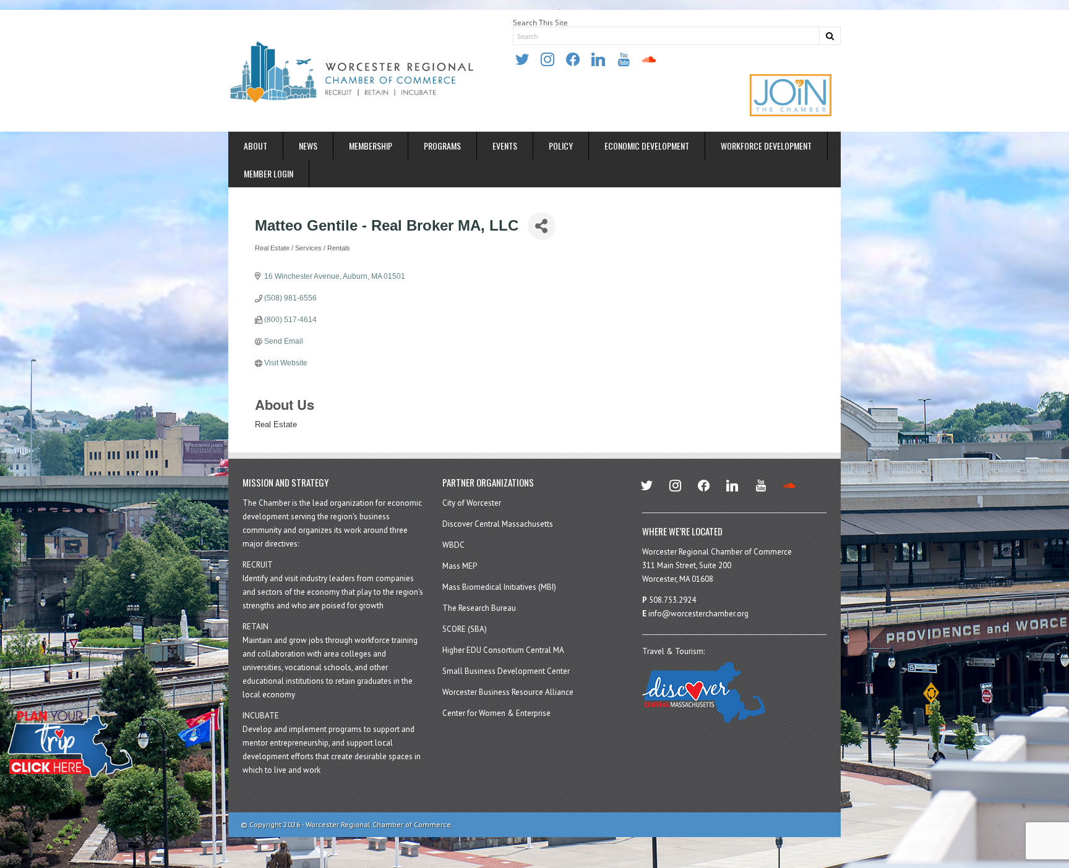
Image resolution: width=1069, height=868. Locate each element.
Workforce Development (766, 145)
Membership (370, 145)
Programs (442, 145)
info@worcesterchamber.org (698, 613)
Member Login (268, 173)
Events (504, 145)
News (308, 145)
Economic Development (646, 145)
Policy (561, 145)
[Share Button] (542, 226)
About (255, 145)
